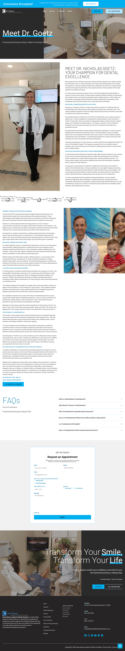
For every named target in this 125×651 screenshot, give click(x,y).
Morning (68, 488)
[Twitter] (99, 635)
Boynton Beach (66, 608)
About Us (45, 607)
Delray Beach (65, 610)
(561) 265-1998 (89, 613)
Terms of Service (47, 620)
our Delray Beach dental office (32, 366)
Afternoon (79, 488)
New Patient (39, 480)
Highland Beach (66, 614)
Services (52, 11)
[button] (13, 384)
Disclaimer (46, 627)
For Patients (61, 11)
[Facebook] (85, 635)
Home (45, 604)
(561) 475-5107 (89, 621)
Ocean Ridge (65, 612)
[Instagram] (89, 635)
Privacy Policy (47, 617)
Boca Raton (65, 616)
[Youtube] (95, 635)
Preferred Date (39, 486)
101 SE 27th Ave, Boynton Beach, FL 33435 (97, 605)
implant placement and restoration (44, 233)
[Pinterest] (92, 635)
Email (35, 472)
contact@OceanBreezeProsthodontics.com (97, 629)
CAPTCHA (36, 512)
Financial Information (49, 630)
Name (35, 465)
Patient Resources (48, 610)
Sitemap (45, 633)
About (45, 11)
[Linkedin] (102, 635)
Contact (69, 11)
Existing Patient (41, 483)
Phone (65, 465)
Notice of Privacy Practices (50, 623)
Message (36, 493)
